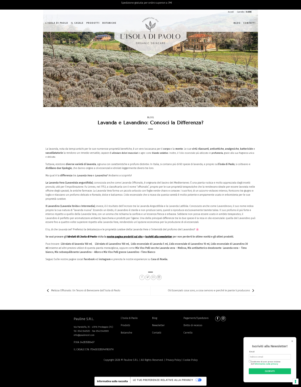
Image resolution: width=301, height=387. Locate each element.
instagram (105, 259)
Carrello (188, 332)
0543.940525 (84, 331)
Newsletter (158, 325)
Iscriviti (270, 371)
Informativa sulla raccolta (112, 381)
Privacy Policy (173, 359)
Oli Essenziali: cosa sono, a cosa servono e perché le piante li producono (209, 290)
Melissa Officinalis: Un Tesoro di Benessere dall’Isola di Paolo (85, 290)
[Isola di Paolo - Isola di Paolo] (150, 23)
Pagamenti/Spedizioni (196, 318)
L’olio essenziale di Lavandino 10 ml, (190, 243)
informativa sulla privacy (266, 364)
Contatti (249, 23)
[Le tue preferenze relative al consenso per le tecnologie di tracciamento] (295, 381)
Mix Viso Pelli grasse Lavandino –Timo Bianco (129, 252)
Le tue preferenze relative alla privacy (163, 380)
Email (252, 352)
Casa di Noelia (159, 259)
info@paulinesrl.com (84, 335)
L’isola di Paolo (56, 23)
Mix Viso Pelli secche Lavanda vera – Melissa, (161, 247)
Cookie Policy (190, 359)
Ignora (176, 2)
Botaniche (109, 23)
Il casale (77, 23)
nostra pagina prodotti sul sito (125, 236)
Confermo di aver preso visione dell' (266, 363)
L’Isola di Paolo (129, 318)
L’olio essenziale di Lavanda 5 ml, (150, 243)
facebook (89, 259)
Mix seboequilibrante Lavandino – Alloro (78, 252)
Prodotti (93, 23)
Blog (237, 23)
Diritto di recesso (192, 325)
